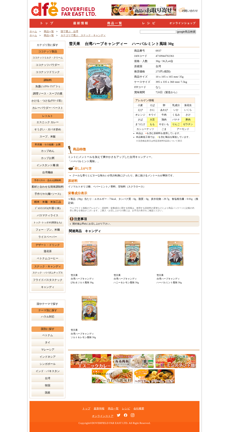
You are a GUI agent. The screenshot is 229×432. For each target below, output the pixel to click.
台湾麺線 (47, 172)
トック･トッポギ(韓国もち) (47, 222)
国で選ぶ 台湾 (69, 31)
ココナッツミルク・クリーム (48, 57)
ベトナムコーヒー (47, 258)
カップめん (47, 150)
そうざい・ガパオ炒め (47, 129)
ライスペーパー (47, 236)
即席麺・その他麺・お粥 (47, 144)
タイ (47, 342)
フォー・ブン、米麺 (48, 229)
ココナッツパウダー (48, 64)
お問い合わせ (188, 10)
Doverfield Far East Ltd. (44, 4)
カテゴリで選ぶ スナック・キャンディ (83, 35)
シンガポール (48, 363)
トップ (47, 23)
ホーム (33, 31)
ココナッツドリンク (48, 72)
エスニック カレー (47, 122)
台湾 (47, 378)
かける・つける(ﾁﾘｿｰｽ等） (47, 100)
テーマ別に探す (47, 310)
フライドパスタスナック (47, 279)
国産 (47, 392)
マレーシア (47, 349)
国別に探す (47, 329)
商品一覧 (114, 23)
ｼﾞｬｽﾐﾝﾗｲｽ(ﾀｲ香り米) (47, 208)
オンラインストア (102, 416)
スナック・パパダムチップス (48, 272)
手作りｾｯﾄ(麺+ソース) (48, 193)
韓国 (47, 385)
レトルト (47, 115)
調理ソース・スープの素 (47, 93)
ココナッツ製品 (47, 51)
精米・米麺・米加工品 (47, 202)
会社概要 (138, 408)
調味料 (48, 80)
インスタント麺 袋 (47, 165)
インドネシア (48, 356)
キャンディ (47, 287)
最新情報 (81, 23)
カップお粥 (47, 158)
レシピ (148, 23)
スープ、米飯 (48, 136)
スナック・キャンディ (47, 266)
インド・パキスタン (48, 371)
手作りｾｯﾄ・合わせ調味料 (47, 180)
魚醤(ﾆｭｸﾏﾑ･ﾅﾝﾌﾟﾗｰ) (47, 86)
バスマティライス (47, 215)
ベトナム (47, 335)
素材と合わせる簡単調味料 (47, 186)
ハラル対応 (47, 316)
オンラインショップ (182, 23)
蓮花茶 (48, 251)
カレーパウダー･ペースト (47, 107)
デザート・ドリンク (48, 245)
